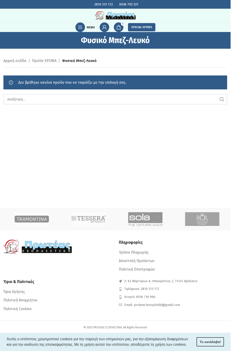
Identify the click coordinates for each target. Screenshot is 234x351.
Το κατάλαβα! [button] (210, 342)
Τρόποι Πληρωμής (134, 252)
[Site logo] (115, 15)
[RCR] (202, 219)
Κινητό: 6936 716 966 (139, 297)
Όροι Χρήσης (14, 291)
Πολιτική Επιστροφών (137, 269)
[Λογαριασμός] (104, 27)
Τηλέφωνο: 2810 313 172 (141, 289)
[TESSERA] (88, 219)
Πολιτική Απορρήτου (20, 300)
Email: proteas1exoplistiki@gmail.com (152, 305)
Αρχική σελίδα (15, 61)
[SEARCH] (222, 99)
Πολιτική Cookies (17, 309)
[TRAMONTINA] (31, 219)
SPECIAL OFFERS (141, 27)
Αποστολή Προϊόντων (136, 261)
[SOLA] (145, 219)
